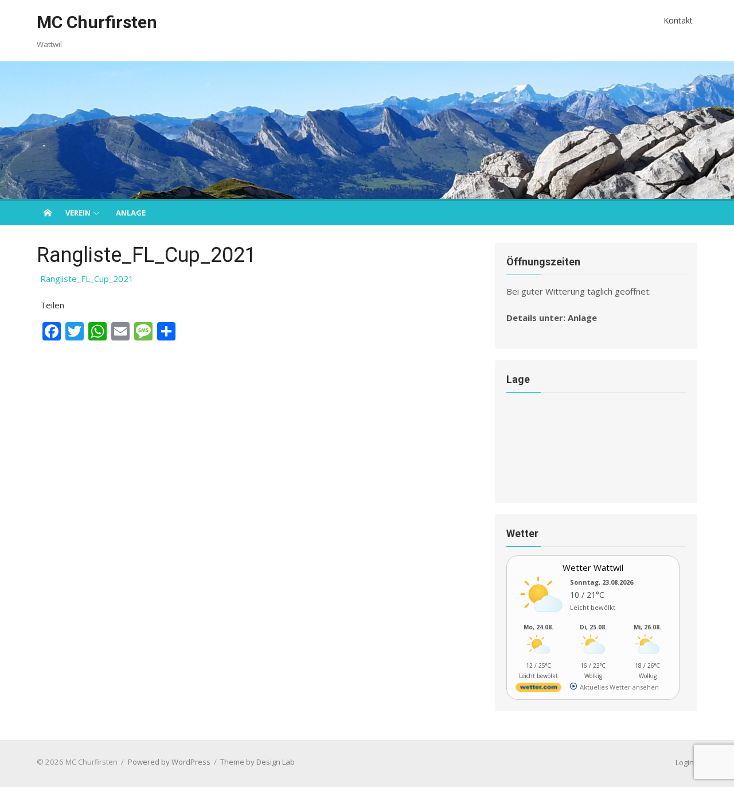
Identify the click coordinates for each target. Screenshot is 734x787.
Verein (78, 212)
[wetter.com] (538, 689)
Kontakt (678, 20)
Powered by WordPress (169, 762)
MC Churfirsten (97, 22)
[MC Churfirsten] (367, 130)
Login (685, 762)
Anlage (131, 212)
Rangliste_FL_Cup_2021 (87, 278)
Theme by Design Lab (257, 762)
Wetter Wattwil (593, 567)
